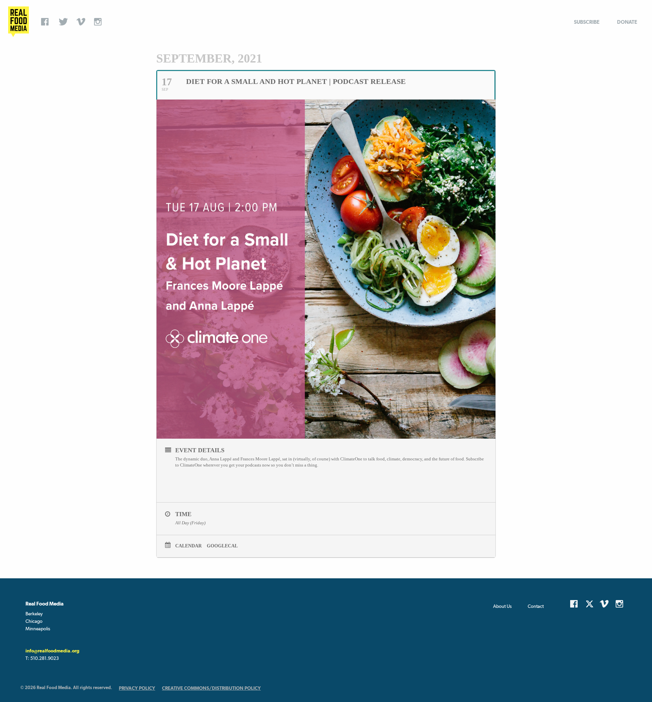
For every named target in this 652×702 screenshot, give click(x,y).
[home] (18, 22)
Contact (536, 606)
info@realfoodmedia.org (52, 650)
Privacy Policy (137, 688)
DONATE (627, 22)
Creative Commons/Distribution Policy (211, 688)
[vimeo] (81, 21)
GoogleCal (222, 545)
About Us (502, 606)
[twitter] (64, 21)
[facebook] (46, 21)
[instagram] (99, 21)
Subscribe (586, 22)
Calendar (188, 545)
